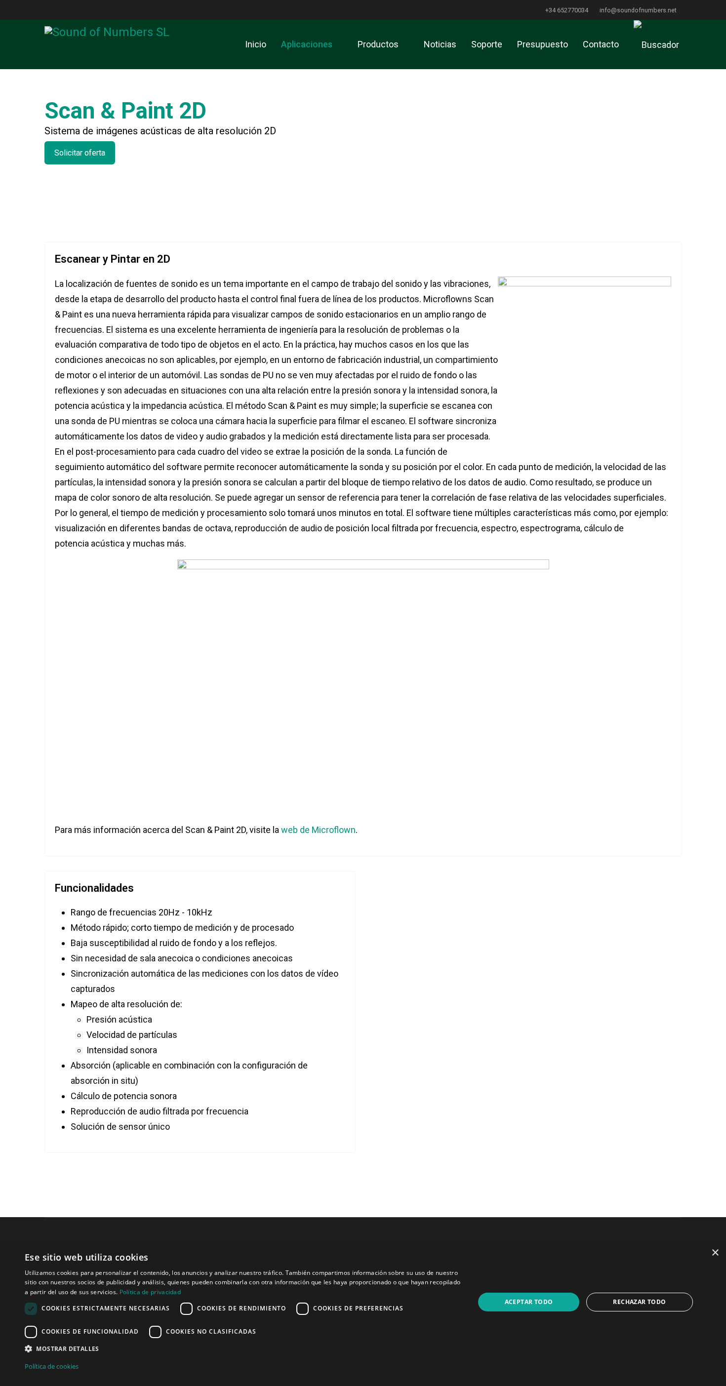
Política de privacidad (150, 1292)
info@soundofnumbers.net (638, 10)
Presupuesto (542, 44)
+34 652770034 (566, 10)
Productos (378, 44)
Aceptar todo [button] (529, 1302)
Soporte (486, 44)
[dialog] (363, 1314)
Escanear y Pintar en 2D (112, 259)
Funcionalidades (94, 888)
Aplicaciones (306, 44)
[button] (243, 1349)
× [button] (715, 1253)
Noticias (440, 44)
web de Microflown (318, 830)
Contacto (601, 44)
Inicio (255, 44)
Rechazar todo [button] (639, 1302)
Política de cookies (52, 1366)
